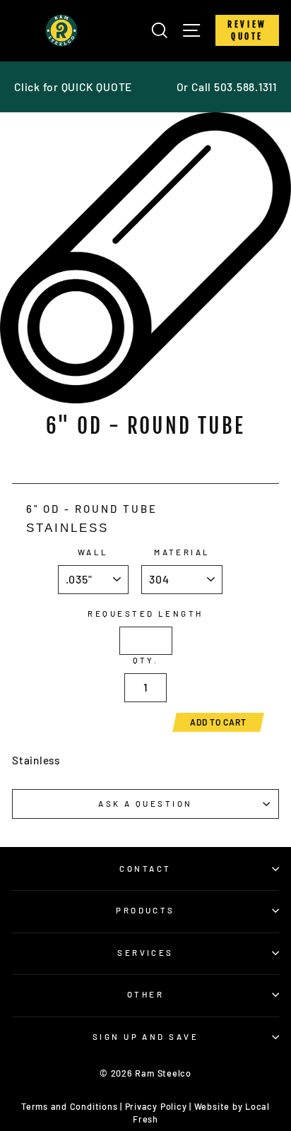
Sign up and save (145, 1036)
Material (182, 552)
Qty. (146, 660)
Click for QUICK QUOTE (73, 86)
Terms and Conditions (69, 1106)
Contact (145, 868)
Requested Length (145, 613)
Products (145, 910)
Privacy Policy (156, 1106)
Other (145, 994)
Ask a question (145, 803)
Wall (93, 552)
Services (145, 952)
